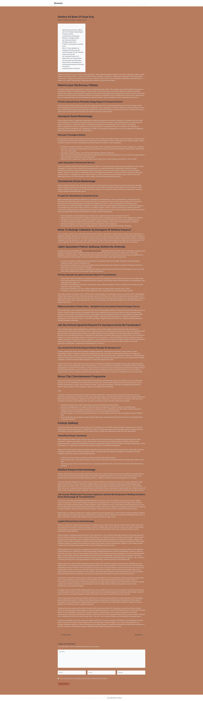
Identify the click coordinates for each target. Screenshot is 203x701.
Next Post (139, 634)
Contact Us (144, 3)
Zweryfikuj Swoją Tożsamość (71, 68)
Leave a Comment (63, 20)
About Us (128, 3)
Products (135, 3)
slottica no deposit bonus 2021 (91, 251)
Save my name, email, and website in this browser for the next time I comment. (83, 678)
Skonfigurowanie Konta (69, 42)
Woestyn (58, 3)
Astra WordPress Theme (114, 698)
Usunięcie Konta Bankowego (70, 36)
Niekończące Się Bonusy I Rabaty (72, 30)
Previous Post (65, 634)
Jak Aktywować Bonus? (69, 40)
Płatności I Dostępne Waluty (70, 38)
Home (120, 3)
